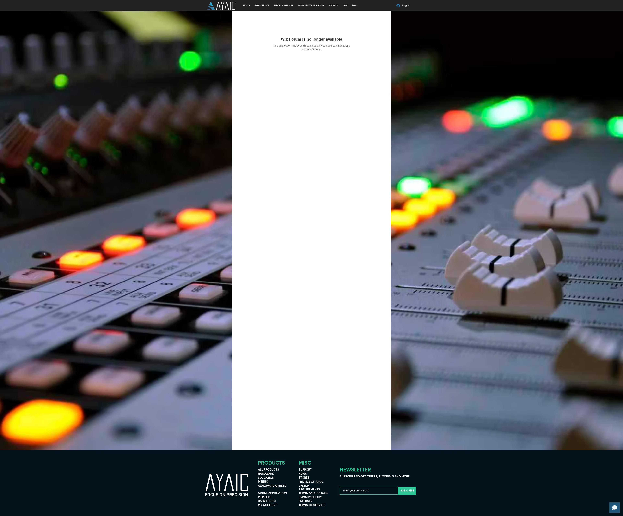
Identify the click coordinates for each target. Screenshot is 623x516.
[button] (262, 5)
